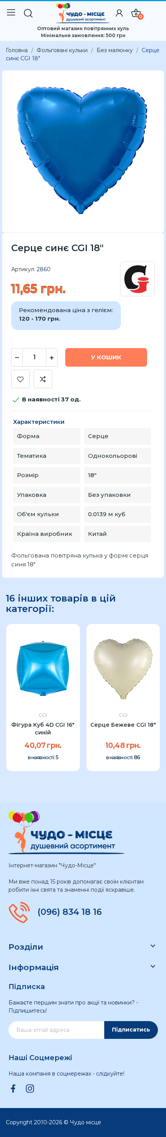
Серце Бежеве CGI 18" (123, 724)
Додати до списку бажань (20, 379)
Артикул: (23, 269)
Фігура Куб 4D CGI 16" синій (43, 728)
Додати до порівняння (43, 379)
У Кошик (106, 357)
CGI (43, 715)
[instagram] (30, 1089)
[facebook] (13, 1089)
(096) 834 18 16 (69, 912)
